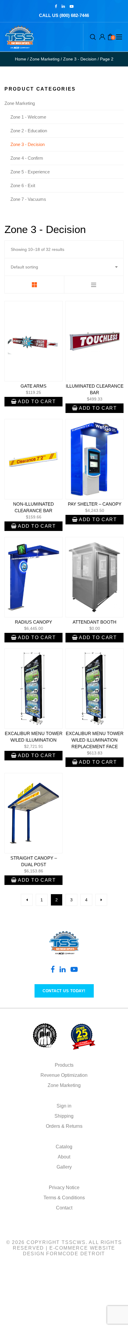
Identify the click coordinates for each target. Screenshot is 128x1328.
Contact (64, 1207)
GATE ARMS (33, 386)
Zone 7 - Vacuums (28, 199)
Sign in (64, 1105)
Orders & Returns (64, 1126)
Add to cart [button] (37, 401)
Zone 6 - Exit (22, 185)
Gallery (64, 1166)
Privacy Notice (64, 1187)
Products (64, 1065)
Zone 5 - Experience (30, 171)
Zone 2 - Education (28, 130)
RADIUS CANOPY (33, 622)
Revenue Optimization (64, 1075)
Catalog (64, 1146)
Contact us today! (64, 991)
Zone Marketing (19, 103)
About (64, 1156)
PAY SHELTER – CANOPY (94, 504)
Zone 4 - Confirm (26, 158)
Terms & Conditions (64, 1197)
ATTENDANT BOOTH (94, 622)
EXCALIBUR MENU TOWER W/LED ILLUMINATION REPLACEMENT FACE (95, 740)
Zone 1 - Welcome (28, 116)
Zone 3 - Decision (27, 144)
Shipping (64, 1116)
